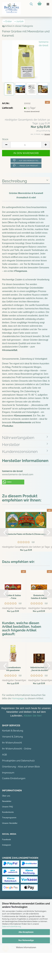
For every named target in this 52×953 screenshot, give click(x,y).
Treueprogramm (9, 817)
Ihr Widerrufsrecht (12, 742)
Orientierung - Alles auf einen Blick (21, 766)
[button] (13, 482)
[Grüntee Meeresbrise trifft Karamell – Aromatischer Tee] (26, 61)
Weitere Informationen (26, 947)
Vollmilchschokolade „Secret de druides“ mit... (39, 669)
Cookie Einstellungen (13, 778)
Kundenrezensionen (20, 451)
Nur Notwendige (26, 940)
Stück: (5, 139)
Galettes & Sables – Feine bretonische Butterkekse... (13, 597)
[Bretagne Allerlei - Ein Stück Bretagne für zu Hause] (10, 8)
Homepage (18, 698)
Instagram (6, 845)
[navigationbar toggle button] (48, 4)
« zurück (19, 21)
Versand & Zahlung (12, 736)
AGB (4, 754)
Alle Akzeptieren (26, 932)
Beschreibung (14, 181)
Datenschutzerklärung (11, 926)
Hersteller (11, 444)
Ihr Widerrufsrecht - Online (16, 748)
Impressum (8, 772)
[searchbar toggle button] (31, 4)
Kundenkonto (8, 812)
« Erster (7, 21)
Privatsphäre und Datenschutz (18, 760)
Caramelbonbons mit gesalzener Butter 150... (13, 669)
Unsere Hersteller (9, 823)
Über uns (6, 796)
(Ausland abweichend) (32, 111)
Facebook (6, 839)
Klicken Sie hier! (33, 715)
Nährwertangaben (18, 437)
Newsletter (6, 801)
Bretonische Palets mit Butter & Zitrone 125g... (26, 534)
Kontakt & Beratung (12, 730)
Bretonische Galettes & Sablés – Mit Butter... (39, 597)
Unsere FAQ (7, 807)
